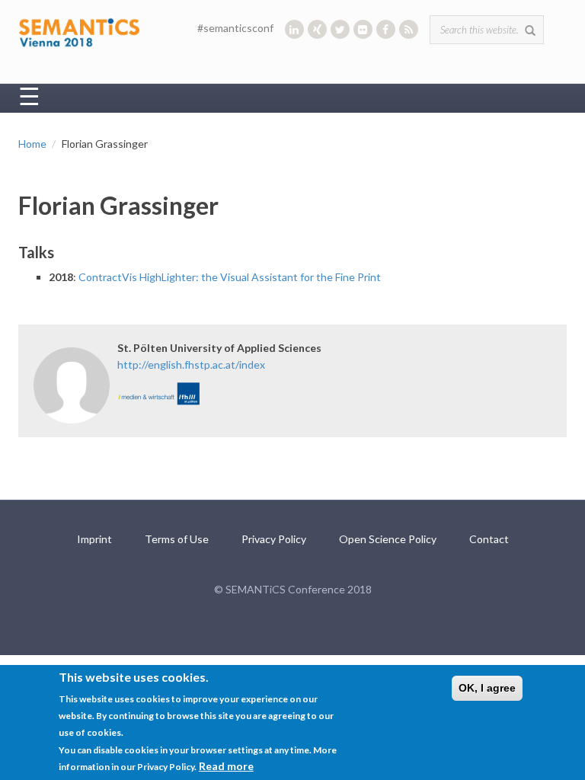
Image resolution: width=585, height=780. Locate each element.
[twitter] (340, 29)
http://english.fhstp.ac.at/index (191, 364)
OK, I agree (487, 688)
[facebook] (385, 29)
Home (32, 143)
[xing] (317, 29)
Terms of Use (177, 538)
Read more (226, 765)
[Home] (79, 30)
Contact (489, 538)
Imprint (94, 538)
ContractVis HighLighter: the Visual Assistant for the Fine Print (229, 276)
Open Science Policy (387, 538)
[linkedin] (294, 29)
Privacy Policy (273, 538)
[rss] (408, 29)
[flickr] (362, 29)
